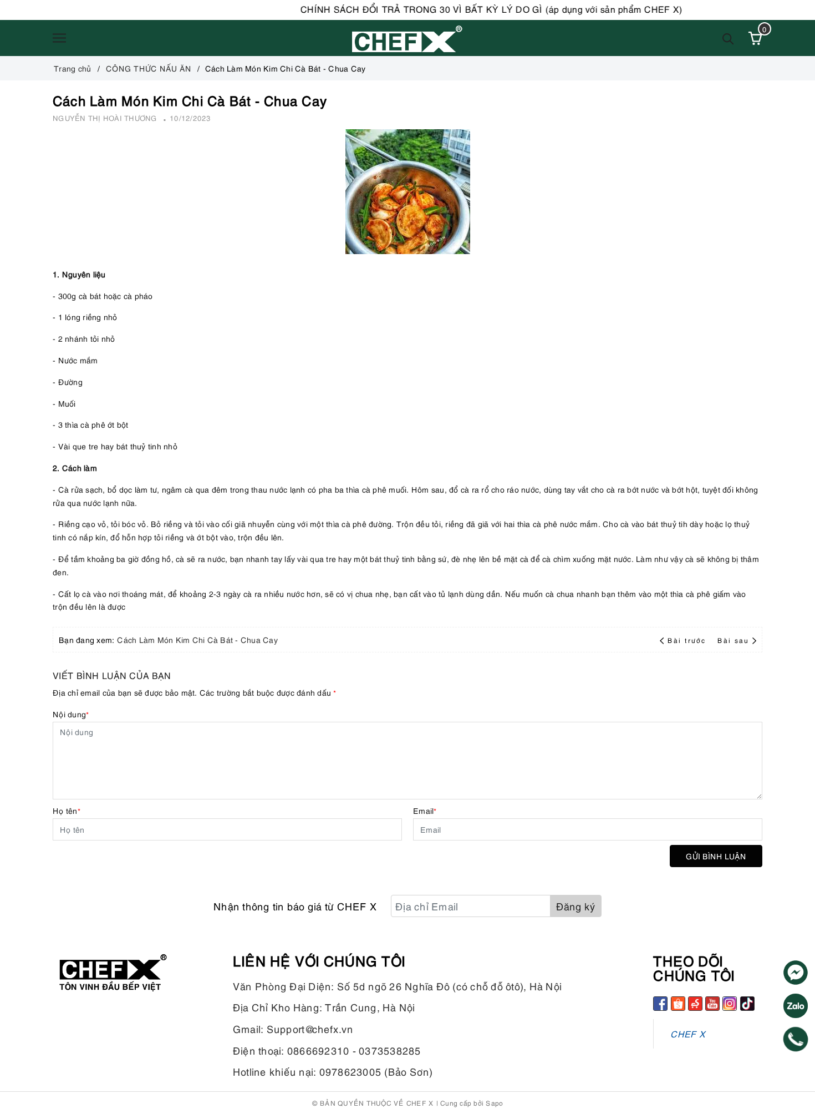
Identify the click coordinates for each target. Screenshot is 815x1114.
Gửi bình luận (716, 855)
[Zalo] (795, 1006)
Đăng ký (575, 906)
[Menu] (59, 38)
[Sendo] (695, 1003)
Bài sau (733, 640)
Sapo (494, 1102)
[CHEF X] (407, 38)
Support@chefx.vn (310, 1028)
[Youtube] (712, 1003)
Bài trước (688, 640)
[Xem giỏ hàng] (755, 38)
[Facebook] (660, 1003)
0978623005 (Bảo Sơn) (376, 1071)
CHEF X (687, 1033)
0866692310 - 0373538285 (354, 1050)
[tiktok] (747, 1003)
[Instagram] (729, 1003)
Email (425, 810)
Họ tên (66, 810)
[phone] (796, 1039)
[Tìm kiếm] (728, 38)
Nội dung (71, 713)
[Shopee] (678, 1003)
